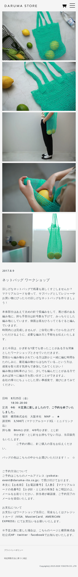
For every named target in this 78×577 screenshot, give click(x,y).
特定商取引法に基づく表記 (15, 558)
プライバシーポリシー (13, 550)
